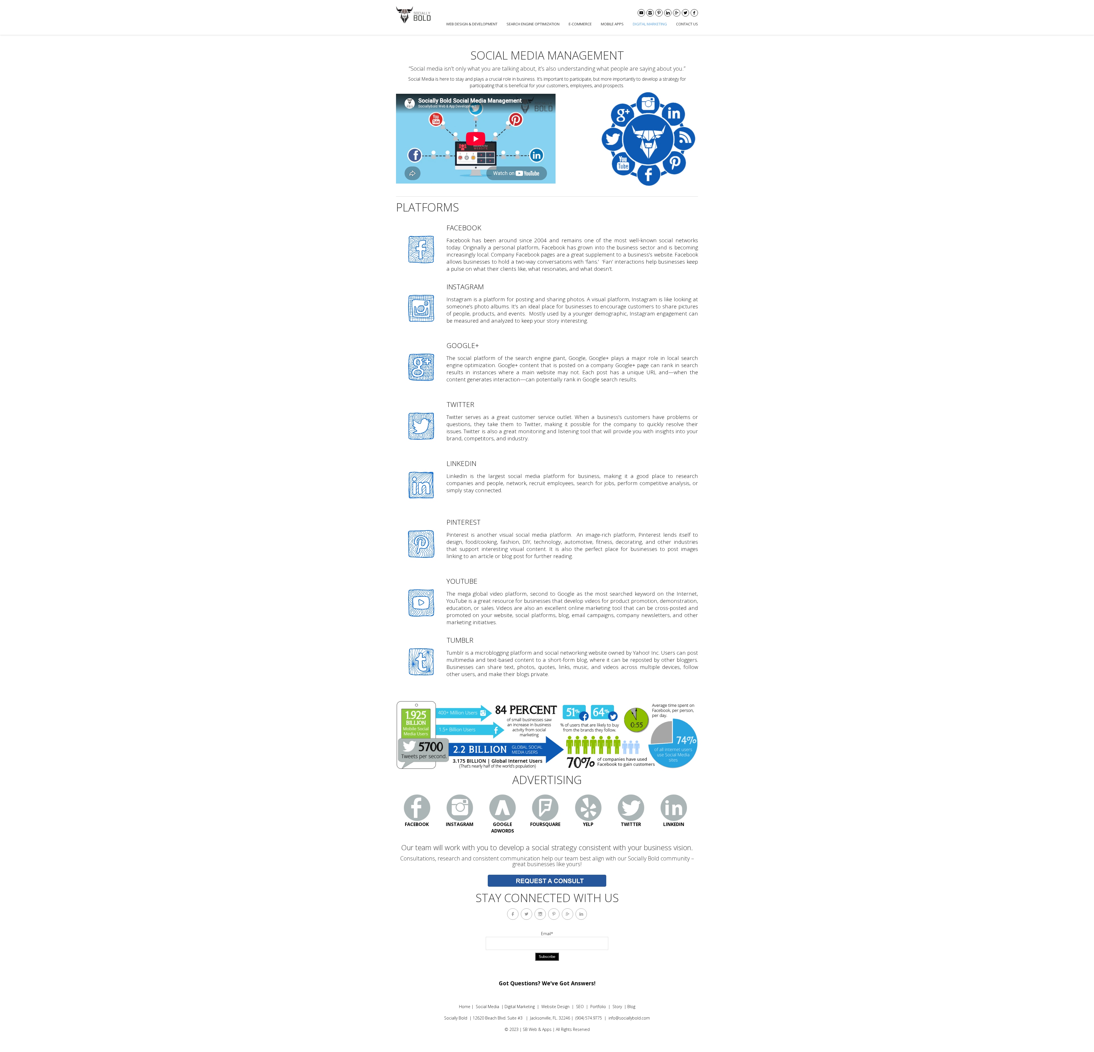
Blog (631, 1006)
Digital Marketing (650, 24)
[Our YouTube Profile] (641, 13)
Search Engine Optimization (533, 24)
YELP (588, 824)
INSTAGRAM (459, 824)
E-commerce (580, 24)
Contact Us (687, 24)
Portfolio (598, 1006)
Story (617, 1006)
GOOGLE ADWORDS (502, 827)
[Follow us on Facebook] (694, 13)
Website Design (555, 1006)
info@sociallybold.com (629, 1018)
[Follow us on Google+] (676, 13)
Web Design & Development (471, 24)
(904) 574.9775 (588, 1018)
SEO (580, 1006)
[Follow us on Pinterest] (659, 13)
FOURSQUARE (545, 824)
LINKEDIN (673, 824)
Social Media (487, 1006)
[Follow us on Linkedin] (667, 13)
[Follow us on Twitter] (685, 13)
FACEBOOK (417, 824)
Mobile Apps (612, 24)
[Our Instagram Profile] (650, 13)
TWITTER (631, 824)
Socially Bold (455, 1018)
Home (464, 1006)
